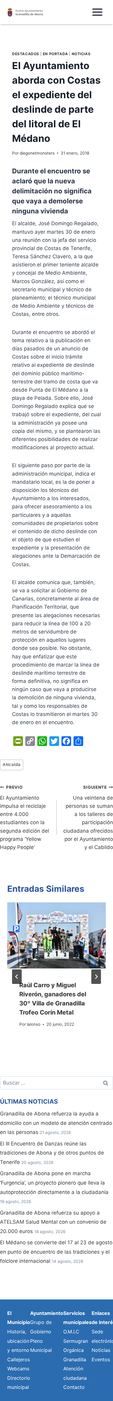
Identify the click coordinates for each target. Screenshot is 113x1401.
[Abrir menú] (97, 12)
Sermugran (75, 1341)
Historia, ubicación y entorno (18, 1341)
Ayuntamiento (46, 1313)
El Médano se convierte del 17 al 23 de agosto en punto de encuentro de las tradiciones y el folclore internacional (56, 1251)
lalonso (33, 1024)
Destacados (25, 54)
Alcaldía (11, 764)
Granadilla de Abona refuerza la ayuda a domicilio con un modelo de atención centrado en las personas (56, 1123)
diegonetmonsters (37, 153)
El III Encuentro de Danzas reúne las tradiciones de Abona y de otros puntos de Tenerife (52, 1153)
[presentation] (56, 935)
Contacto (74, 1387)
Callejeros (18, 1359)
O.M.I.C (71, 1332)
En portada (55, 54)
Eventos (101, 1359)
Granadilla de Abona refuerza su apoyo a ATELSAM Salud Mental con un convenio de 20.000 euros (53, 1222)
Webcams (18, 1369)
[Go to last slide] (17, 976)
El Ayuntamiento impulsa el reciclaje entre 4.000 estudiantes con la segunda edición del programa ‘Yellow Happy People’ (24, 817)
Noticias (81, 54)
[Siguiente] (96, 976)
